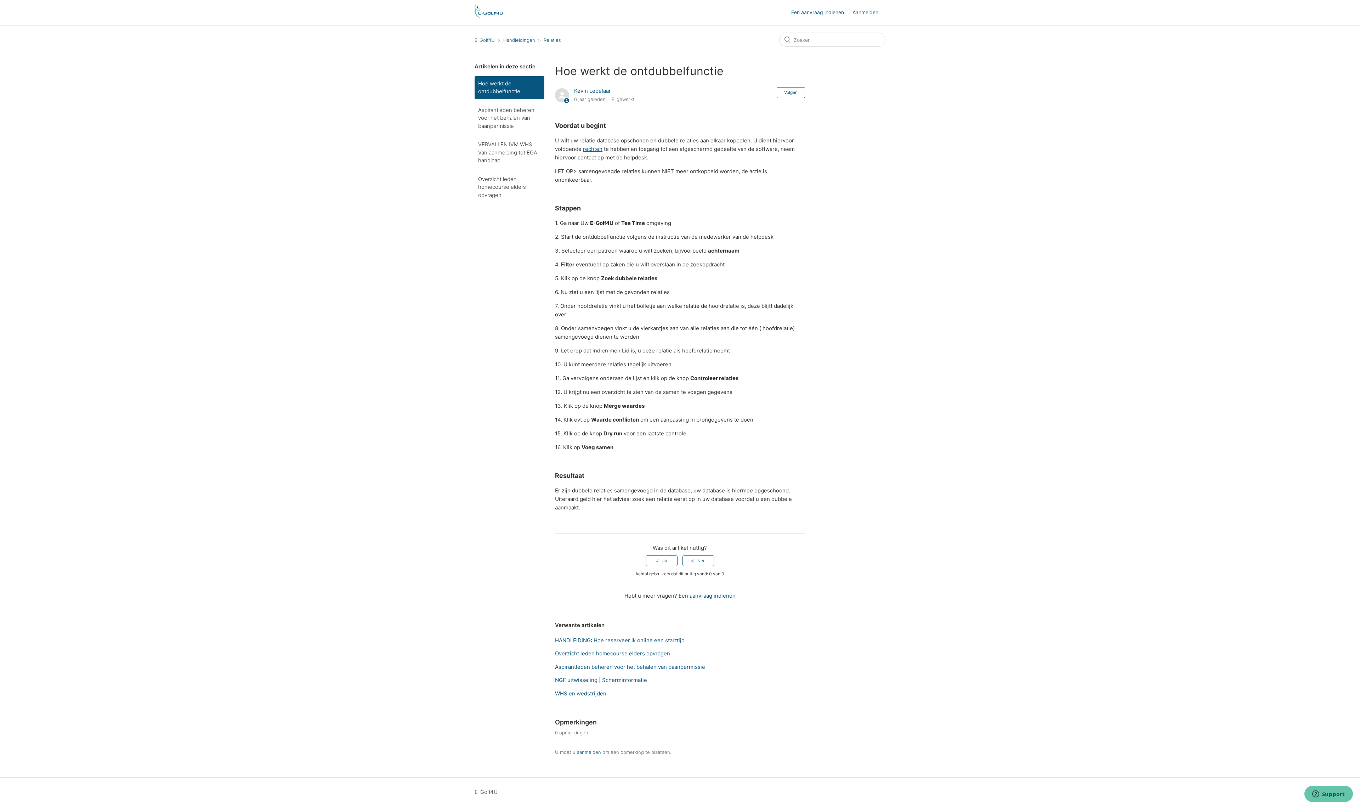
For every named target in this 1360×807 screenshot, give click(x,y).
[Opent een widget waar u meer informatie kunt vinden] (1328, 794)
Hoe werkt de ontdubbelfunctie (499, 87)
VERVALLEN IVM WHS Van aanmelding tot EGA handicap (507, 152)
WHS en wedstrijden (580, 693)
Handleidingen (519, 40)
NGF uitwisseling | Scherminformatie (601, 680)
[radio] (662, 560)
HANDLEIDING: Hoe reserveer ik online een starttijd (620, 640)
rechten (592, 149)
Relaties (552, 40)
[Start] (489, 16)
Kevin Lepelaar (592, 91)
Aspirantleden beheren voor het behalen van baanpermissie (506, 118)
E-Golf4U (485, 40)
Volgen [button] (791, 92)
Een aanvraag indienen (817, 12)
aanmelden (589, 752)
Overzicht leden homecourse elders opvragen (502, 187)
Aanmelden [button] (865, 12)
